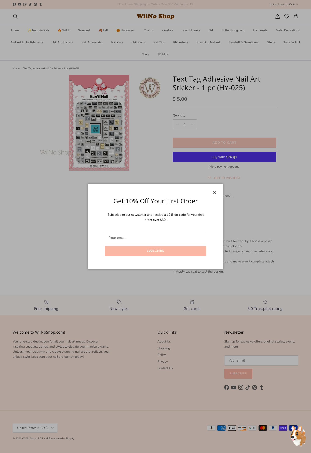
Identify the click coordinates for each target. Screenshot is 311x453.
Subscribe (155, 251)
